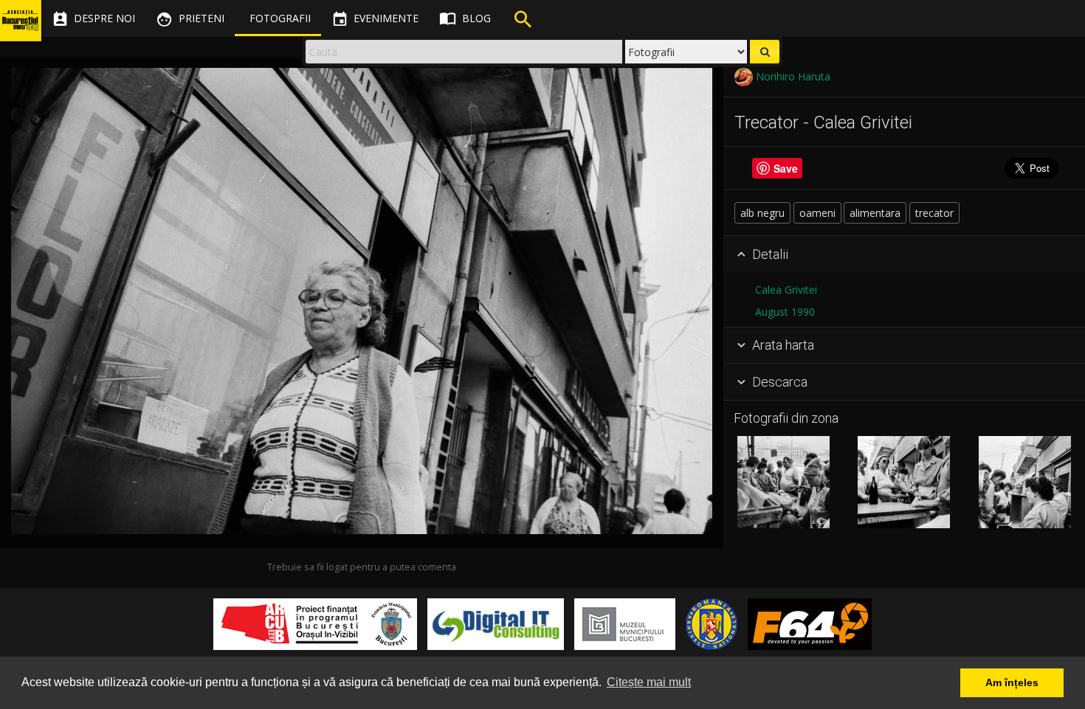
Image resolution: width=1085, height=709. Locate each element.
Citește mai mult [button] (649, 682)
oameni (817, 213)
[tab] (904, 254)
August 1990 (785, 312)
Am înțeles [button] (1011, 682)
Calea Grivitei (786, 290)
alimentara (875, 213)
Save (786, 168)
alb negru (762, 213)
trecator (934, 213)
